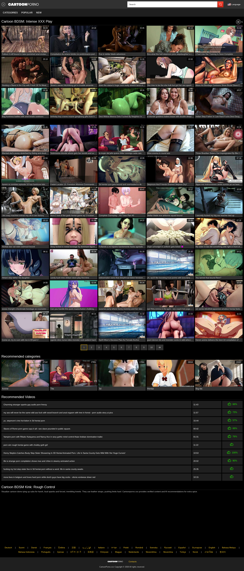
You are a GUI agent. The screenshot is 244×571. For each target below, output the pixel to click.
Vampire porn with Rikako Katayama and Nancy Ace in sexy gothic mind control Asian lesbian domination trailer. (53, 437)
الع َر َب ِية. (86, 547)
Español (182, 547)
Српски (60, 552)
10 (151, 347)
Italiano (101, 547)
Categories (10, 12)
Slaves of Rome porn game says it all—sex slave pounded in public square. (37, 429)
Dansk (34, 547)
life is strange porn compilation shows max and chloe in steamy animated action (39, 461)
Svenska (153, 547)
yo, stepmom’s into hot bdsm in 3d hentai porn (24, 421)
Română (139, 547)
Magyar (118, 552)
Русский (168, 547)
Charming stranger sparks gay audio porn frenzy (25, 404)
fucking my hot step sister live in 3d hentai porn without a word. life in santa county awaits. (44, 469)
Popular (27, 12)
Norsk (195, 552)
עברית (114, 547)
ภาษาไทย (209, 552)
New (39, 12)
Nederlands (134, 552)
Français (47, 547)
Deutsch (8, 547)
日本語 (91, 552)
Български (197, 547)
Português (45, 552)
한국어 (223, 552)
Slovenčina (168, 552)
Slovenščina (151, 552)
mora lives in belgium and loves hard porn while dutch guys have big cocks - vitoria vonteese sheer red (49, 477)
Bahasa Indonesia (26, 552)
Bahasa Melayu (229, 547)
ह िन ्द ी (76, 552)
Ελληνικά (104, 552)
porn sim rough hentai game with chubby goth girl (26, 445)
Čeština (61, 547)
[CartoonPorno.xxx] (23, 4)
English (212, 547)
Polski (126, 547)
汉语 (74, 547)
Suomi (21, 547)
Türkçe (183, 552)
